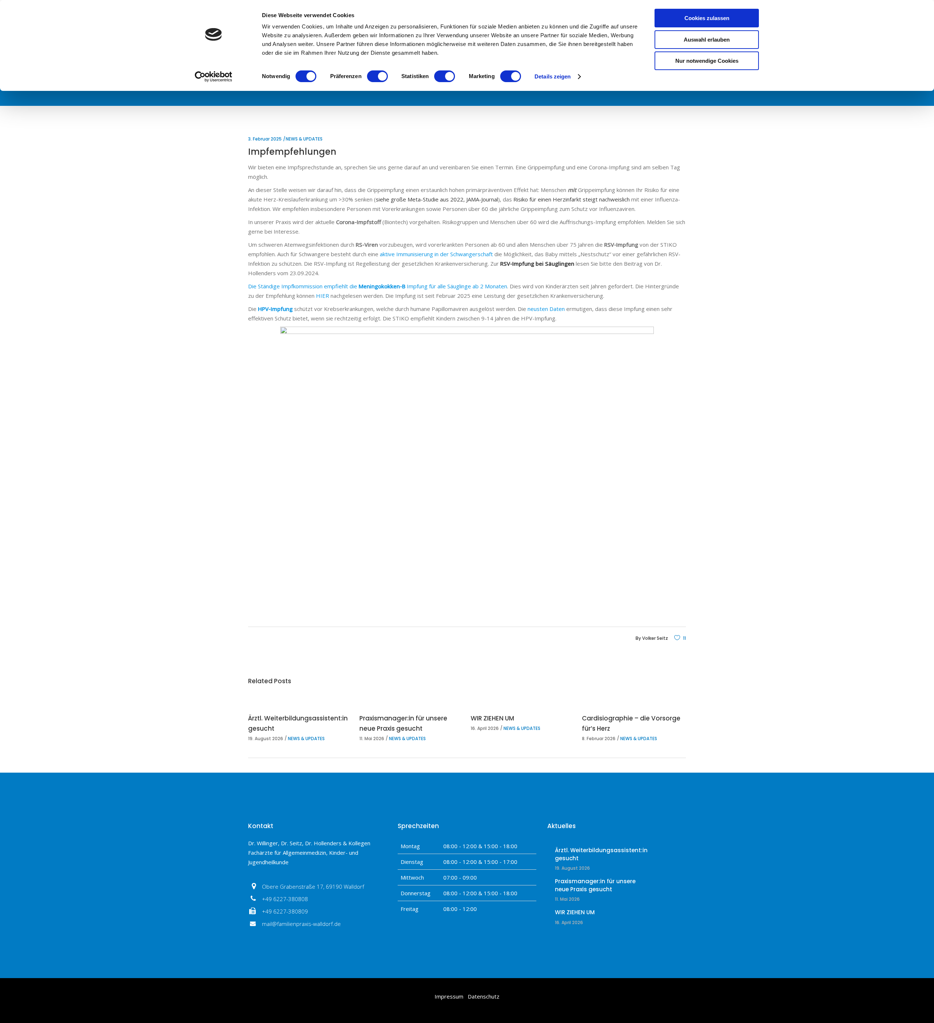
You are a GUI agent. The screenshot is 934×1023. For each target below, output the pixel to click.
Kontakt (260, 826)
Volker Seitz (655, 638)
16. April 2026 (485, 728)
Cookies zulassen (706, 18)
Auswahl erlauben (707, 39)
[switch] (377, 76)
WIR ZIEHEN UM (492, 718)
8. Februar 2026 (598, 738)
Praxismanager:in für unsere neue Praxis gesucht (595, 885)
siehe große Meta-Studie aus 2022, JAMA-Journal (437, 199)
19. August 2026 (265, 738)
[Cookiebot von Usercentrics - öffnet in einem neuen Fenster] (214, 76)
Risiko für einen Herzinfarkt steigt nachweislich (571, 199)
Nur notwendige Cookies (706, 61)
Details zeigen (552, 76)
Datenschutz (483, 996)
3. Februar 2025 (265, 139)
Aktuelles (561, 826)
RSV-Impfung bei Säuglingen (537, 263)
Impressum (449, 996)
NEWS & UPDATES (304, 139)
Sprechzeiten (418, 826)
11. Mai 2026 (371, 738)
